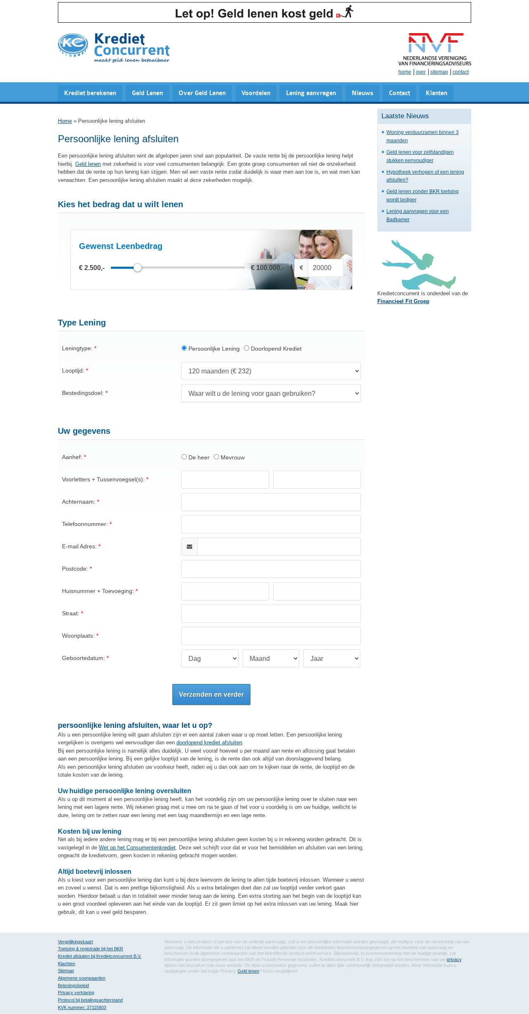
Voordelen (255, 93)
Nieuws (362, 93)
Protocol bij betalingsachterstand (90, 999)
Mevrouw (232, 457)
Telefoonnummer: (85, 524)
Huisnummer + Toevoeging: (98, 591)
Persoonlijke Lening (213, 348)
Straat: (70, 613)
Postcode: (75, 568)
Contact (399, 93)
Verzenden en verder (211, 694)
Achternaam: (78, 501)
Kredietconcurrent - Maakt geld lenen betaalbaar (113, 48)
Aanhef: (72, 457)
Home (65, 121)
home (404, 72)
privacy (454, 959)
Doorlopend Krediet (275, 348)
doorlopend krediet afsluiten (209, 742)
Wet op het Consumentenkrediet (137, 847)
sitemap (439, 72)
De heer (198, 457)
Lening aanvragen (311, 93)
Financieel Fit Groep (403, 301)
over (421, 72)
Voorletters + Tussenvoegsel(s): (103, 479)
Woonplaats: (78, 635)
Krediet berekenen (90, 93)
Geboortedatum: (83, 658)
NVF (434, 49)
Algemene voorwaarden (81, 978)
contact (461, 72)
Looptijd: (73, 370)
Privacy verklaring (76, 992)
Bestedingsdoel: (83, 393)
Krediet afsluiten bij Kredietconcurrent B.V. (99, 956)
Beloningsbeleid (73, 985)
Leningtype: (77, 348)
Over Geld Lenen (202, 93)
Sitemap (66, 970)
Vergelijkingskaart (75, 941)
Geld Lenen (147, 93)
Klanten (436, 93)
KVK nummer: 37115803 (82, 1007)
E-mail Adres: (79, 546)
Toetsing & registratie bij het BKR (90, 948)
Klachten (66, 963)
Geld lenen (88, 164)
